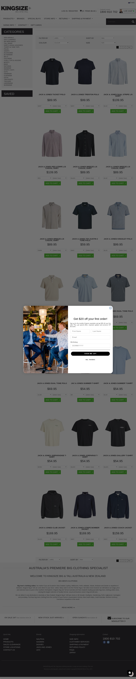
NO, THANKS (90, 359)
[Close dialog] (110, 308)
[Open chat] (129, 672)
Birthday (74, 342)
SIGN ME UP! (90, 353)
